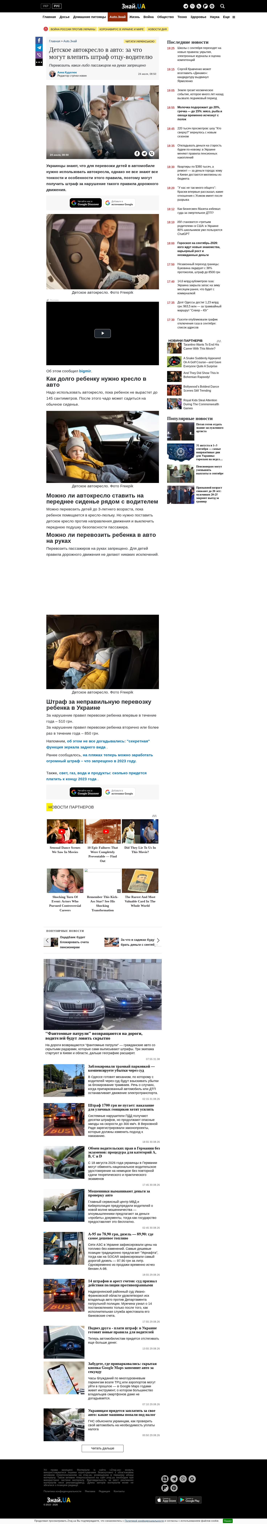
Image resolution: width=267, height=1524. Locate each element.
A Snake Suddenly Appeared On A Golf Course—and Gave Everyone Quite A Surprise (202, 362)
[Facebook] (39, 40)
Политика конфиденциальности (62, 1491)
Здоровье (198, 17)
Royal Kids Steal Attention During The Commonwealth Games (201, 404)
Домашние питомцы (89, 17)
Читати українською (140, 41)
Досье (65, 17)
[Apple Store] (166, 1499)
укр (45, 6)
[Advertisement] (102, 585)
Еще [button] (227, 17)
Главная (49, 17)
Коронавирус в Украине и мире (122, 29)
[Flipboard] (205, 6)
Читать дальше (102, 1448)
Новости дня (157, 29)
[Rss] (199, 6)
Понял (228, 1520)
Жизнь (134, 17)
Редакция (104, 1491)
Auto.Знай (118, 17)
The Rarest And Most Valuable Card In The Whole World (140, 901)
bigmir (85, 371)
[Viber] (192, 6)
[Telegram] (185, 6)
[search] (222, 6)
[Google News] (192, 1479)
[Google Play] (190, 1499)
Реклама (90, 1491)
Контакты (119, 1491)
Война (148, 17)
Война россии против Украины (73, 29)
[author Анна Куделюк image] (53, 74)
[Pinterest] (212, 6)
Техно (182, 17)
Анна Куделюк (67, 72)
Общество (165, 17)
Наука (214, 17)
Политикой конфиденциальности (144, 1520)
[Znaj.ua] (133, 6)
